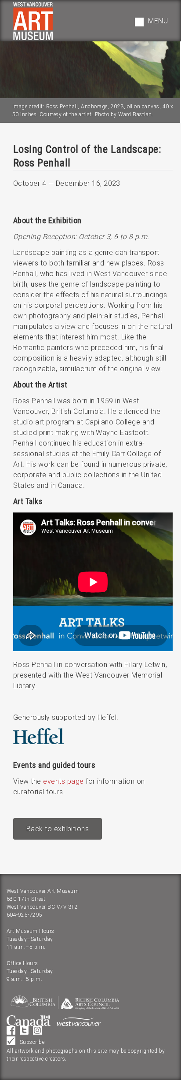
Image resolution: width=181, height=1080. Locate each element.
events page (63, 781)
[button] (151, 22)
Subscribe (32, 1042)
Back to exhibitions (57, 829)
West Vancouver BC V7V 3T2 (42, 907)
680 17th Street (26, 899)
